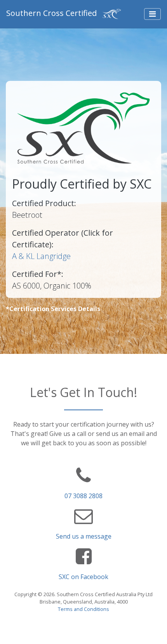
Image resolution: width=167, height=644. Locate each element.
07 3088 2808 (83, 496)
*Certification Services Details (53, 308)
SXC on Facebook (83, 576)
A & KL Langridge (41, 256)
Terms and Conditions (83, 609)
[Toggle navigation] (152, 14)
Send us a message (83, 536)
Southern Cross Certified (52, 13)
